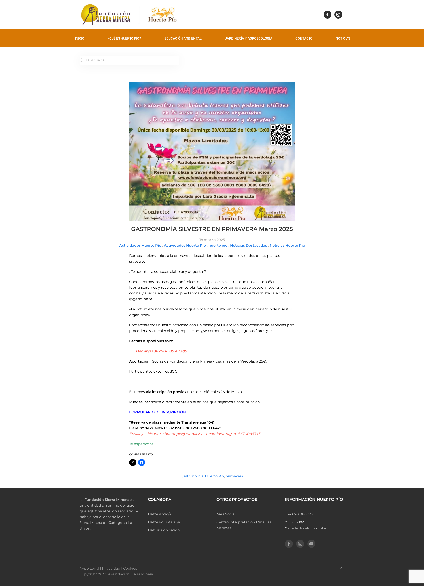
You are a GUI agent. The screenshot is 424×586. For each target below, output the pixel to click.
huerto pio (217, 245)
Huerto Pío (214, 476)
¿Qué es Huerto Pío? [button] (124, 38)
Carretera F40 (294, 522)
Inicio (79, 38)
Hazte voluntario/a (164, 522)
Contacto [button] (303, 38)
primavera (234, 476)
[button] (341, 569)
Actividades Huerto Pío (140, 245)
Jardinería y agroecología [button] (248, 38)
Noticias (343, 38)
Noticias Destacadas (248, 245)
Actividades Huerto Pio (185, 245)
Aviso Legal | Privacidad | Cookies (108, 568)
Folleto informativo (313, 528)
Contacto (291, 528)
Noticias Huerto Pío (287, 245)
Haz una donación (164, 530)
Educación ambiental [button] (183, 38)
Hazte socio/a (159, 514)
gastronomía (192, 476)
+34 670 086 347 (299, 514)
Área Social (225, 514)
